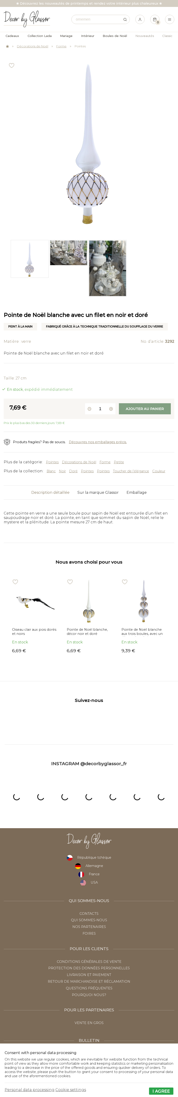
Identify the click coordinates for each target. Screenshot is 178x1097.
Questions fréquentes (89, 988)
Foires (89, 933)
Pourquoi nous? (89, 995)
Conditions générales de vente (89, 962)
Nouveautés (145, 36)
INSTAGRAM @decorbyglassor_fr (89, 763)
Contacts (89, 914)
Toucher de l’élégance (131, 471)
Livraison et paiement (89, 975)
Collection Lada (40, 36)
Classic (167, 36)
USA (94, 882)
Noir (62, 471)
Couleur (158, 471)
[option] (29, 268)
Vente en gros (89, 1023)
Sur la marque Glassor (98, 492)
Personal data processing (29, 1090)
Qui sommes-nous (89, 920)
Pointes (80, 46)
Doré (73, 471)
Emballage (137, 492)
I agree (161, 1091)
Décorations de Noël (32, 46)
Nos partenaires (89, 927)
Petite (119, 462)
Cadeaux (12, 36)
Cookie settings (70, 1090)
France (94, 874)
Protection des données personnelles (89, 968)
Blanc (51, 471)
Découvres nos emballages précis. (98, 442)
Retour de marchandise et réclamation (89, 981)
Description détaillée (50, 492)
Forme (61, 46)
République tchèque (94, 857)
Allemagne (94, 866)
